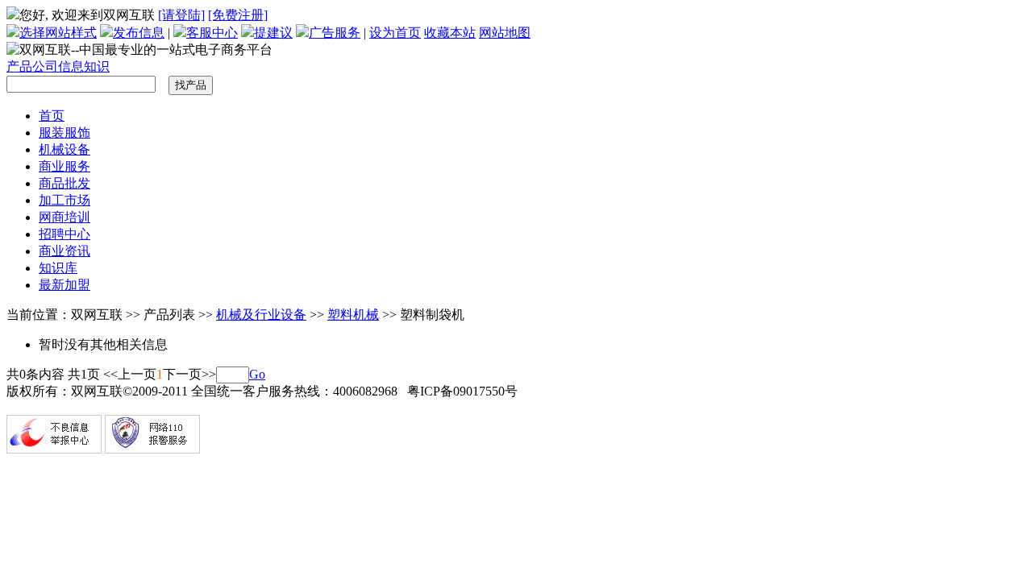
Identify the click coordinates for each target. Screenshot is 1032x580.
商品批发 (64, 183)
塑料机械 (353, 314)
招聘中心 (64, 234)
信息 (71, 66)
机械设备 (64, 149)
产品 (19, 66)
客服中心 (212, 32)
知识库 (58, 268)
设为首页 (395, 32)
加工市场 (64, 200)
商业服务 (64, 166)
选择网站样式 (58, 32)
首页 (51, 115)
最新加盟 (64, 285)
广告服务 (334, 32)
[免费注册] (238, 15)
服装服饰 (64, 132)
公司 (45, 66)
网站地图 (505, 32)
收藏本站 (450, 32)
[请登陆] (181, 15)
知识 (97, 66)
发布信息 (138, 32)
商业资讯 (64, 251)
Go (257, 374)
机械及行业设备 (261, 314)
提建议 (273, 32)
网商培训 (64, 217)
